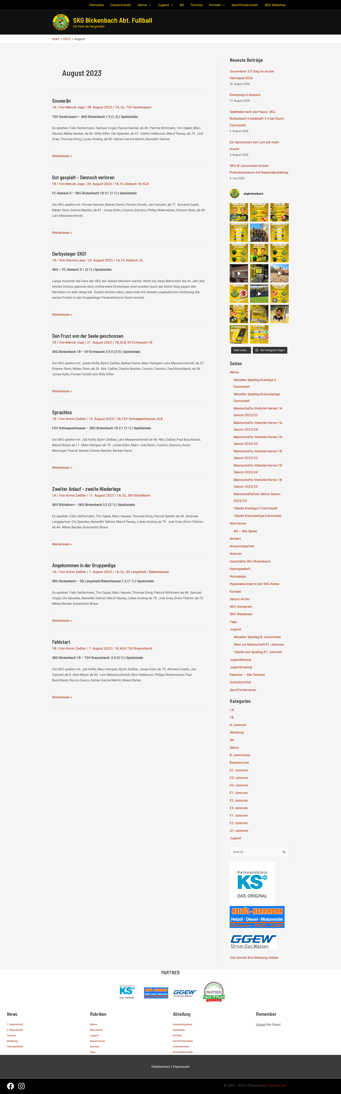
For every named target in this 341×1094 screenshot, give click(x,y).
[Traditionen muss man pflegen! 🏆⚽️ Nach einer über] (259, 232)
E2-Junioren (239, 800)
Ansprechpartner (242, 546)
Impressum (181, 1067)
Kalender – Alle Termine (247, 675)
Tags (233, 622)
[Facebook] (10, 1086)
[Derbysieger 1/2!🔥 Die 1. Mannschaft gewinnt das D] (279, 253)
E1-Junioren (239, 793)
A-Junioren (238, 725)
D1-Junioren (239, 770)
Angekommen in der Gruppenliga (83, 565)
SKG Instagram (241, 607)
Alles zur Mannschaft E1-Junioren (259, 644)
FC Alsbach (129, 260)
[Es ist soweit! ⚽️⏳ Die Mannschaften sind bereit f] (239, 314)
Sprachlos (62, 412)
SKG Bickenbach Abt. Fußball (112, 20)
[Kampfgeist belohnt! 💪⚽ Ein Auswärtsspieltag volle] (279, 294)
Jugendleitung (240, 660)
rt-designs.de (276, 1085)
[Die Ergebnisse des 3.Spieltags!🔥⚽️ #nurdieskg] (239, 253)
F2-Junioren (239, 823)
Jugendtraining (241, 667)
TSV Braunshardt (139, 648)
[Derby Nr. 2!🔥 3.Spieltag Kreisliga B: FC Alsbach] (259, 253)
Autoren (236, 554)
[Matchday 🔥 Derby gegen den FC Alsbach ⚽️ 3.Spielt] (259, 273)
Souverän (61, 101)
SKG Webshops (241, 614)
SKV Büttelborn (139, 495)
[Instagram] (21, 1086)
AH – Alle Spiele (245, 531)
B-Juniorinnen (240, 755)
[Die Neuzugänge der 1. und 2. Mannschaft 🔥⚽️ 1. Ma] (279, 314)
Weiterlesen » (62, 156)
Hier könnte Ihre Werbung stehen (254, 958)
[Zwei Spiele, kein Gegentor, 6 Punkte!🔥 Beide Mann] (259, 212)
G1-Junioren (239, 831)
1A (54, 107)
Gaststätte (179, 1029)
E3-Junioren (239, 808)
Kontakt (235, 591)
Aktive (234, 372)
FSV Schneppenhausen (139, 419)
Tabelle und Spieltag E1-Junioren (258, 652)
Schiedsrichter (240, 682)
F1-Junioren (239, 815)
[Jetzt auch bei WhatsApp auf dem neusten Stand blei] (239, 334)
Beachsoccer (239, 762)
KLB (146, 184)
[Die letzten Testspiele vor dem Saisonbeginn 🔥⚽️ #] (259, 334)
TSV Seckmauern (138, 107)
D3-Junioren (239, 785)
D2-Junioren (239, 778)
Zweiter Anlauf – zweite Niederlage (86, 489)
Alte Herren (238, 523)
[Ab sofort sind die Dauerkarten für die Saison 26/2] (259, 314)
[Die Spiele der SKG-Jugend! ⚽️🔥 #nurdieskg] (239, 232)
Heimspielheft (240, 569)
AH (232, 740)
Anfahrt (235, 539)
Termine (11, 1035)
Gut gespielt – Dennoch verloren (83, 177)
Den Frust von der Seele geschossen (87, 336)
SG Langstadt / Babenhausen (147, 572)
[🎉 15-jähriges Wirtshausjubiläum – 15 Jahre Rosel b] (239, 273)
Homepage (238, 576)
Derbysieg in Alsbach (245, 95)
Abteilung (237, 732)
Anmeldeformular (183, 1052)
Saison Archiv (240, 599)
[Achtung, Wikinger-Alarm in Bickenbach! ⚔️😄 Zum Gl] (259, 294)
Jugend (235, 629)
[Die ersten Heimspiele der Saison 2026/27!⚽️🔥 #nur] (279, 212)
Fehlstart (61, 642)
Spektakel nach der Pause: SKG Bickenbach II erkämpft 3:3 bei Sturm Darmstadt (257, 118)
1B (54, 184)
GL (123, 107)
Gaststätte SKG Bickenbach (250, 561)
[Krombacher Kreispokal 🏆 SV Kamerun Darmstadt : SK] (239, 212)
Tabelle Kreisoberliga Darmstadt (257, 516)
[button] (149, 5)
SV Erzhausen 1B (139, 342)
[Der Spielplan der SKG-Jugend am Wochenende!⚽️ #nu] (279, 232)
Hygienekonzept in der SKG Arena (254, 584)
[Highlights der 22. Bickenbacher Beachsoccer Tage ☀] (279, 273)
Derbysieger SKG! (69, 254)
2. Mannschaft (15, 1029)
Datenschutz (161, 1067)
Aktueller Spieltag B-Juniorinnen (257, 637)
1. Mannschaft (15, 1024)
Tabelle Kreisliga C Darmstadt (255, 508)
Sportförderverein (243, 690)
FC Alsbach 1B (130, 184)
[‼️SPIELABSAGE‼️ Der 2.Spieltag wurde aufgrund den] (239, 294)
